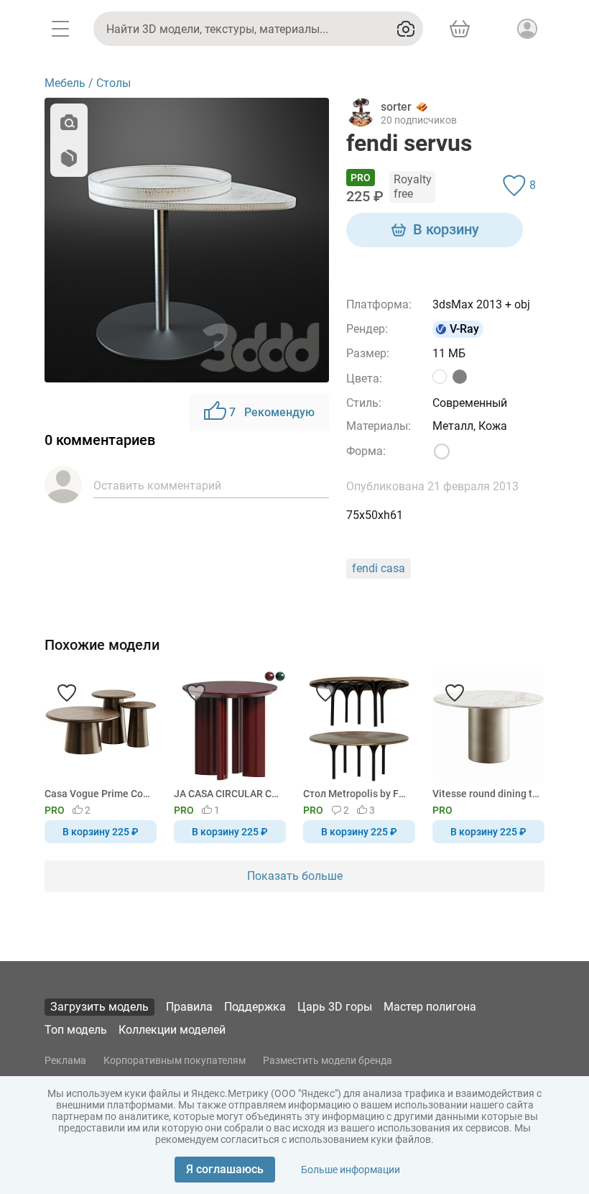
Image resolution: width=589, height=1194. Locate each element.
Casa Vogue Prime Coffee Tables (98, 793)
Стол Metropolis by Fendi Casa (356, 793)
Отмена (249, 621)
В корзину (446, 229)
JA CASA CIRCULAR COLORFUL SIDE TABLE (227, 793)
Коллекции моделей (172, 1030)
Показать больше (295, 876)
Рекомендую (272, 412)
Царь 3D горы (334, 1007)
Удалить (338, 621)
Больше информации (350, 1169)
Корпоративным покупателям (174, 1060)
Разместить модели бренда (327, 1060)
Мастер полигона (430, 1007)
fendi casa (378, 568)
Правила (189, 1007)
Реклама (65, 1060)
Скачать (339, 621)
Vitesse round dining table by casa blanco (485, 793)
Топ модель (76, 1030)
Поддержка (255, 1007)
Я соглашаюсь (225, 1169)
